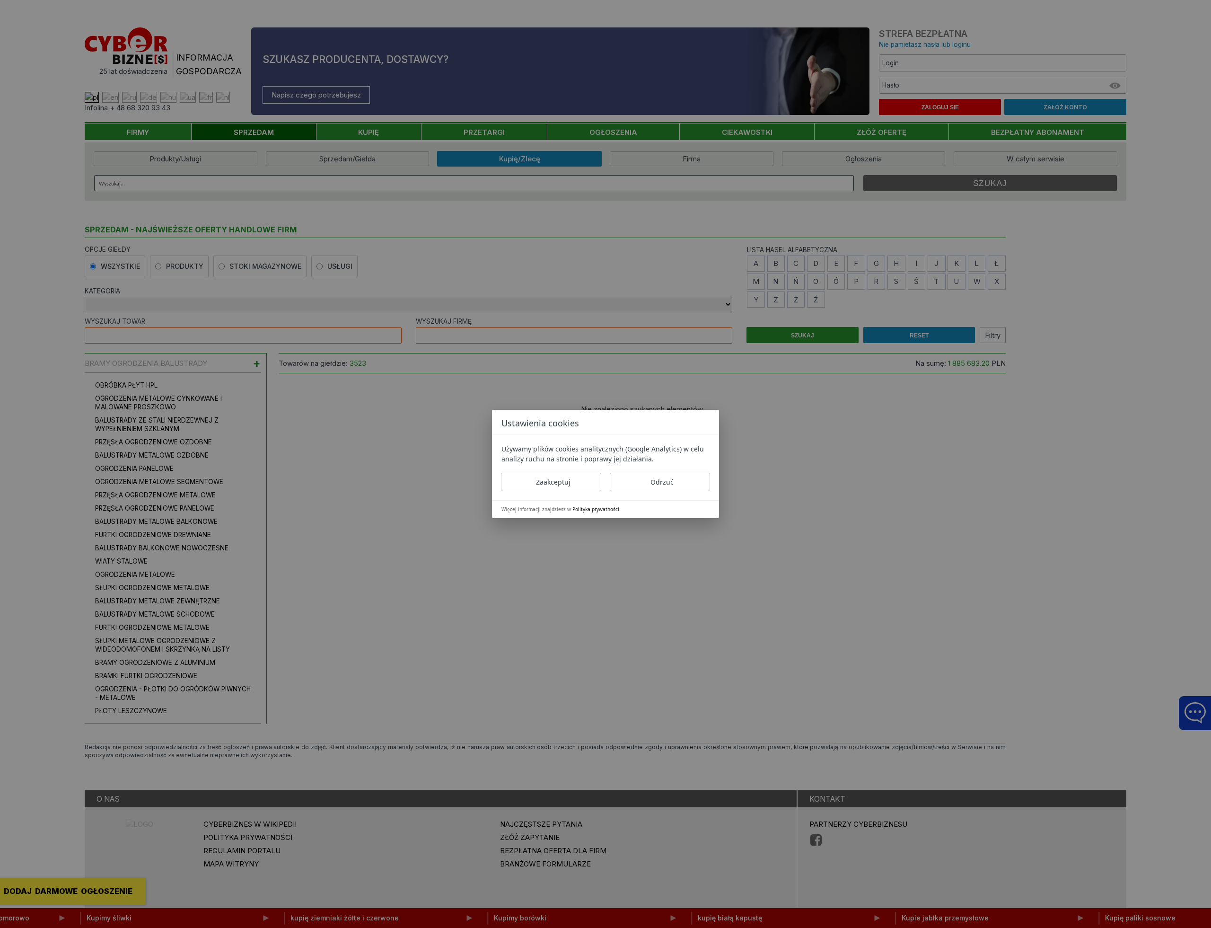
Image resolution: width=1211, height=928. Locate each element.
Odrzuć (662, 481)
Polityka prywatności (595, 509)
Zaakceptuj (553, 481)
